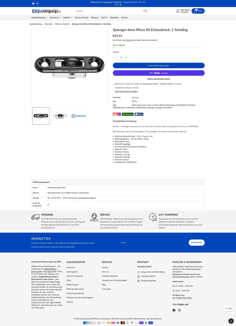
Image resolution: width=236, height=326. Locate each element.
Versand (129, 40)
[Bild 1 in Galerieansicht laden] (40, 116)
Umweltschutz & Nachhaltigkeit (114, 280)
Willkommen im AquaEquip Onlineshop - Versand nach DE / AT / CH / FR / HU (118, 3)
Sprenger (150, 108)
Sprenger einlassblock (163, 108)
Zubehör (66, 17)
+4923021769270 (148, 276)
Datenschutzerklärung (75, 293)
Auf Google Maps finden (182, 298)
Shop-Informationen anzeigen (126, 91)
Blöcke (162, 105)
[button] (144, 11)
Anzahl (116, 52)
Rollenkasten (141, 108)
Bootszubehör (36, 271)
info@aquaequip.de (148, 281)
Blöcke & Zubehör (62, 24)
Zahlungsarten (72, 272)
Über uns (105, 272)
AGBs (69, 280)
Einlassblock (170, 105)
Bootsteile (54, 17)
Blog (103, 285)
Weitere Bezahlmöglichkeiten (158, 79)
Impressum (71, 267)
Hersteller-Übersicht (110, 276)
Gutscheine (106, 289)
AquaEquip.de (85, 319)
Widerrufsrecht (73, 285)
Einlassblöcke (181, 105)
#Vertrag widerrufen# (75, 289)
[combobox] (112, 11)
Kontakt (105, 267)
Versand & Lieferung (75, 276)
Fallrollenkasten (119, 108)
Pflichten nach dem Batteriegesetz (80, 298)
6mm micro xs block (151, 105)
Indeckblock (130, 108)
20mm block (137, 105)
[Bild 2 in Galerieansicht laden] (59, 116)
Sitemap (70, 302)
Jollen (49, 271)
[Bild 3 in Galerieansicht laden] (78, 116)
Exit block (191, 105)
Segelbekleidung (38, 17)
